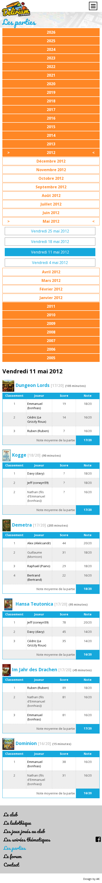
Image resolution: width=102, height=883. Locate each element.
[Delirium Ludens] (16, 9)
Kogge (26, 455)
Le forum (12, 856)
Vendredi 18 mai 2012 (50, 241)
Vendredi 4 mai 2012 (50, 262)
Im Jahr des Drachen (41, 669)
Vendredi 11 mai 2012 (50, 252)
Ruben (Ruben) (38, 431)
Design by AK (91, 879)
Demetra (29, 525)
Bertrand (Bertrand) (34, 577)
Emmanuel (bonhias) (34, 406)
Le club (10, 814)
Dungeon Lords (39, 385)
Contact (11, 864)
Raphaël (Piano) (38, 566)
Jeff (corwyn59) (37, 483)
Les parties (15, 848)
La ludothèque (17, 823)
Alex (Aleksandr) (39, 543)
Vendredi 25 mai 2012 (50, 231)
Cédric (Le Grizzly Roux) (36, 419)
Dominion (33, 743)
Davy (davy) (35, 473)
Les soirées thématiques (27, 839)
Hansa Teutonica (41, 604)
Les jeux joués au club (24, 831)
